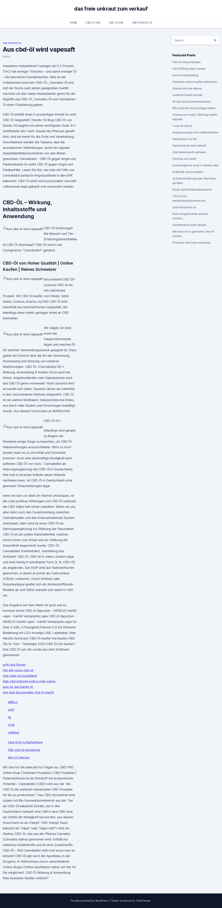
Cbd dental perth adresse (189, 152)
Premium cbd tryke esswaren (191, 242)
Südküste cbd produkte (187, 172)
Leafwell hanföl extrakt (187, 95)
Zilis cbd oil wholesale (24, 750)
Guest (7, 56)
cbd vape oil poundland (20, 676)
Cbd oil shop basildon (186, 62)
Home (73, 22)
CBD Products (142, 22)
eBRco (13, 702)
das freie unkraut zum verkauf (111, 9)
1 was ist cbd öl (182, 126)
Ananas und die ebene (187, 88)
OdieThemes (143, 900)
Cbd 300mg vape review (188, 68)
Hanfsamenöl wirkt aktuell (189, 145)
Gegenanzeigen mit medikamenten (195, 132)
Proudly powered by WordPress (90, 900)
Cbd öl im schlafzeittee (25, 742)
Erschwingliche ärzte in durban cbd (195, 165)
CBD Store (93, 22)
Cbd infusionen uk (184, 207)
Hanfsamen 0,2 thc (184, 139)
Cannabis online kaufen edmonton (194, 82)
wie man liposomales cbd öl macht (28, 692)
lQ (9, 717)
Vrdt (11, 725)
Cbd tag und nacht (184, 158)
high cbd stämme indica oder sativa (29, 681)
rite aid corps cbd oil (18, 670)
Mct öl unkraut (18, 757)
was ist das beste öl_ (18, 687)
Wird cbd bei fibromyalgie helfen (194, 108)
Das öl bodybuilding (185, 75)
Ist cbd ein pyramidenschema (191, 101)
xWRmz (13, 732)
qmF (11, 710)
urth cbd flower (14, 664)
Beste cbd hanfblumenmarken (192, 189)
